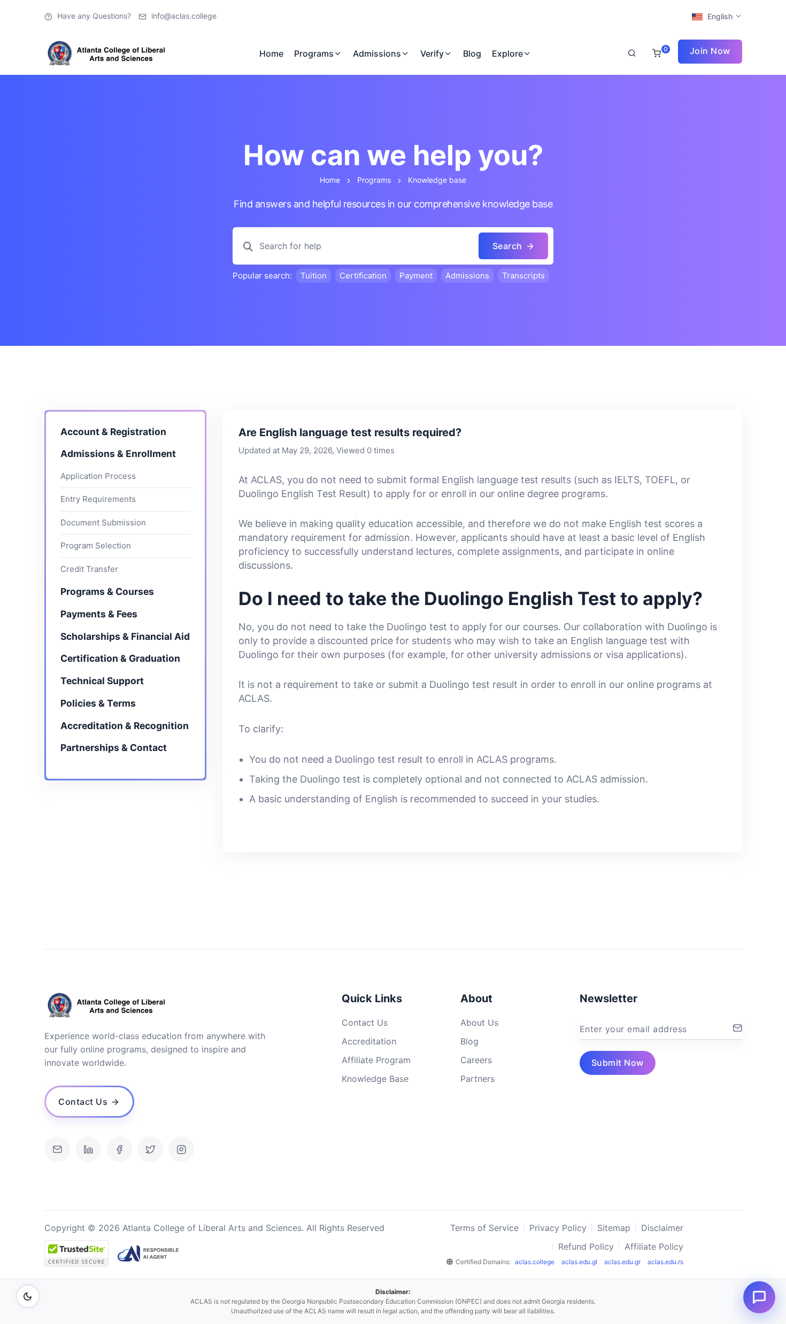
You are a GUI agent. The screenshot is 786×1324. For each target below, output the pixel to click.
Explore (507, 53)
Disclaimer (662, 1227)
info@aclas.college (184, 15)
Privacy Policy (558, 1227)
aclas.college (534, 1262)
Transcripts (523, 275)
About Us (479, 1022)
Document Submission (103, 523)
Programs (314, 53)
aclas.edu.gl (579, 1262)
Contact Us (365, 1022)
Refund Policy (586, 1246)
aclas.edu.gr (622, 1262)
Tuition (313, 275)
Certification (363, 275)
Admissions (377, 53)
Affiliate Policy (654, 1246)
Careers (476, 1060)
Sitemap (613, 1227)
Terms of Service (484, 1227)
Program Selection (95, 546)
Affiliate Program (376, 1060)
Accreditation (369, 1041)
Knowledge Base (375, 1078)
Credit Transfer (89, 569)
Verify (432, 53)
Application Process (98, 476)
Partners (477, 1078)
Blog (472, 53)
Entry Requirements (98, 499)
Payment (416, 275)
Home (271, 53)
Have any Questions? (94, 15)
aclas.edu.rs (665, 1262)
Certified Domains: (483, 1262)
